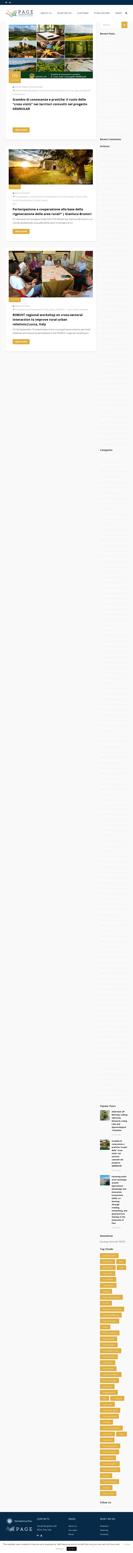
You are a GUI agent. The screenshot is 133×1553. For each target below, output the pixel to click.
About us (46, 13)
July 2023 (104, 275)
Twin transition (106, 1066)
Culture (103, 601)
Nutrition (104, 843)
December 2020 (107, 381)
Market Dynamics (108, 811)
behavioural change (109, 516)
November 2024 (107, 214)
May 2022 (104, 325)
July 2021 (104, 342)
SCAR (102, 944)
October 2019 (106, 431)
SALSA (103, 933)
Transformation (107, 1055)
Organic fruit (106, 854)
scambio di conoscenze (111, 938)
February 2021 (106, 369)
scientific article (107, 949)
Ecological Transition (109, 633)
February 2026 (106, 169)
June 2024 (104, 231)
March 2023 (105, 297)
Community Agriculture (110, 574)
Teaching (104, 1530)
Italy (104, 1398)
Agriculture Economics (110, 489)
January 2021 (106, 375)
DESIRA (103, 622)
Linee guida (105, 786)
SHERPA (104, 965)
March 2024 (105, 242)
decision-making (107, 611)
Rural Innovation (107, 912)
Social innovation (110, 1470)
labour (103, 755)
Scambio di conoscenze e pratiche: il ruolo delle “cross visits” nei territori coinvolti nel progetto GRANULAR (50, 104)
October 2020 (106, 392)
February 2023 (106, 303)
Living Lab (117, 1398)
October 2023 (106, 258)
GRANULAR (105, 712)
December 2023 (107, 253)
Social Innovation (107, 991)
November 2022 (107, 308)
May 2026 (104, 164)
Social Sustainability (109, 997)
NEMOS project (107, 832)
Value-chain (105, 1076)
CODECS (104, 564)
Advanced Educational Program (110, 458)
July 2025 (104, 192)
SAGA (102, 928)
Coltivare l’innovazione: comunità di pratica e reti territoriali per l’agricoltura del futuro (113, 125)
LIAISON (104, 776)
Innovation (105, 733)
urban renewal (107, 1071)
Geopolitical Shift (107, 707)
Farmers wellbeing (111, 1315)
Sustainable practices (109, 1023)
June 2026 (104, 158)
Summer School (107, 1002)
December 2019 (107, 420)
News (118, 13)
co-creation (108, 1279)
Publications (102, 13)
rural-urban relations (77, 309)
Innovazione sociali (108, 739)
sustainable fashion (109, 1018)
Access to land (109, 1256)
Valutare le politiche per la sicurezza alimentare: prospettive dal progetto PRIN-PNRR (111, 109)
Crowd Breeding (107, 596)
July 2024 (104, 225)
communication (107, 569)
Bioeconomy (106, 532)
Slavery (103, 970)
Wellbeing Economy (109, 1092)
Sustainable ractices (109, 1029)
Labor (102, 749)
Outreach (104, 1534)
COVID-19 (104, 585)
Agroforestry (105, 500)
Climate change (107, 553)
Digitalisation (106, 627)
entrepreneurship (108, 649)
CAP (121, 1267)
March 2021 (105, 364)
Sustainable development (112, 1013)
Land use (104, 765)
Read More (21, 130)
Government (108, 1369)
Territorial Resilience (109, 1039)
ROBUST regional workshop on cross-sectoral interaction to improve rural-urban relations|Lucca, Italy (48, 319)
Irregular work (109, 1392)
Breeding (104, 543)
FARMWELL (105, 659)
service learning (107, 960)
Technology (105, 1034)
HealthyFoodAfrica (111, 1375)
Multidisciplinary (107, 827)
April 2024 (104, 236)
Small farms (105, 976)
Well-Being (105, 1087)
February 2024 (106, 247)
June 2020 (105, 403)
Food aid (104, 670)
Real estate (105, 875)
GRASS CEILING (107, 717)
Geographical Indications (111, 702)
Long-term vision (110, 1410)
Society (106, 1476)
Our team (82, 13)
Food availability (110, 1333)
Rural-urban (105, 917)
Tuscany (106, 1488)
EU (101, 654)
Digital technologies (111, 1297)
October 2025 (106, 180)
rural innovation (109, 1452)
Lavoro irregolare (108, 770)
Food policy (49, 309)
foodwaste (107, 1363)
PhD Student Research (110, 859)
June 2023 (104, 281)
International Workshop (110, 744)
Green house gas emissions (113, 723)
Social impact (41, 200)
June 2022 (104, 319)
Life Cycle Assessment (110, 781)
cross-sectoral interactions (53, 90)
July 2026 (104, 153)
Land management (109, 760)
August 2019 (105, 442)
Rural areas (81, 196)
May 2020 (104, 408)
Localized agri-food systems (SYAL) (113, 804)
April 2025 (104, 208)
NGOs (102, 838)
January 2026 (106, 175)
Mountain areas (107, 816)
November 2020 (107, 386)
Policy (102, 869)
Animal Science (107, 505)
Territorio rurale (109, 1482)
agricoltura (105, 474)
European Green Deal (112, 1309)
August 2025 (105, 186)
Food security (106, 691)
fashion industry (109, 1321)
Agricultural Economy (109, 479)
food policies (108, 1339)
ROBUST (60, 309)
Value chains (108, 1493)
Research (104, 1526)
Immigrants (105, 728)
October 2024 (106, 219)
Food (102, 664)
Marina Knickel (22, 193)
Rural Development (23, 200)
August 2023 (106, 269)
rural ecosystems (110, 1446)
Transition (104, 1060)
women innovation (109, 1097)
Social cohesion (107, 981)
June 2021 (104, 347)
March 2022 (105, 331)
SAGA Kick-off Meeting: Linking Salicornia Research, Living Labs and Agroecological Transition (112, 45)
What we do (64, 13)
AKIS (121, 1262)
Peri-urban (107, 1434)
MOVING (104, 822)
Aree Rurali (21, 90)
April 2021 (104, 358)
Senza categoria (107, 954)
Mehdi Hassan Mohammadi (28, 87)
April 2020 (104, 414)
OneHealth (105, 848)
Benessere (33, 90)
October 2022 (106, 314)
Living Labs (72, 90)
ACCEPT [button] (71, 1549)
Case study (107, 1273)
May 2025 (104, 203)
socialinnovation (110, 1464)
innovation (107, 1386)
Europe (106, 1303)
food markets (106, 680)
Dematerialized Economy (111, 617)
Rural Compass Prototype (111, 901)
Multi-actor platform (111, 1428)
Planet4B (104, 864)
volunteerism (106, 1082)
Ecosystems (105, 643)
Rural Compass (107, 896)
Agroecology (106, 495)
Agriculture (105, 484)
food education (107, 675)
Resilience (107, 1440)
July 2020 (104, 397)
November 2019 (107, 425)
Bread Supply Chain (109, 537)
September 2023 (107, 264)
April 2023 (104, 292)
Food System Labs (110, 1351)
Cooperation (21, 196)
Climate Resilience (108, 558)
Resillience (105, 880)
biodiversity (105, 527)
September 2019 (107, 436)
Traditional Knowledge (110, 1044)
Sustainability (106, 1007)
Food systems (106, 696)
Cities (102, 548)
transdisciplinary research (112, 1050)
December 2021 (107, 336)
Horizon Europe (109, 1380)
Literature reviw (107, 792)
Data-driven (105, 606)
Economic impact (66, 196)
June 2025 (104, 197)
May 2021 (104, 353)
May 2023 (104, 286)
